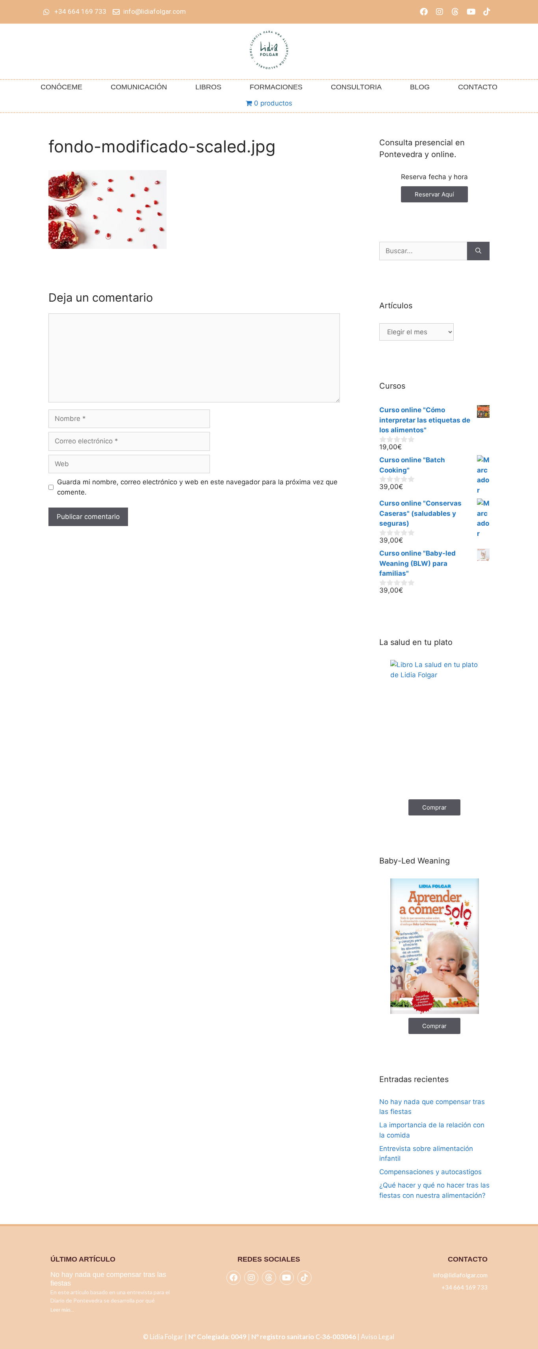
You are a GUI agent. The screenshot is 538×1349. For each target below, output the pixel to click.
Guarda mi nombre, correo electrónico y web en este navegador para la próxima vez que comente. (197, 487)
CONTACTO (477, 87)
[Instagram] (439, 12)
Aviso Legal (378, 1336)
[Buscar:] (423, 251)
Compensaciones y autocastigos (430, 1172)
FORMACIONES (276, 87)
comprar (434, 807)
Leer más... (62, 1310)
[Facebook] (424, 12)
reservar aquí (434, 194)
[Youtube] (471, 12)
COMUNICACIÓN (139, 87)
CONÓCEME (61, 87)
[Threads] (455, 12)
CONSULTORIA (356, 87)
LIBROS (208, 87)
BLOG (420, 87)
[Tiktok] (487, 12)
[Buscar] (478, 251)
